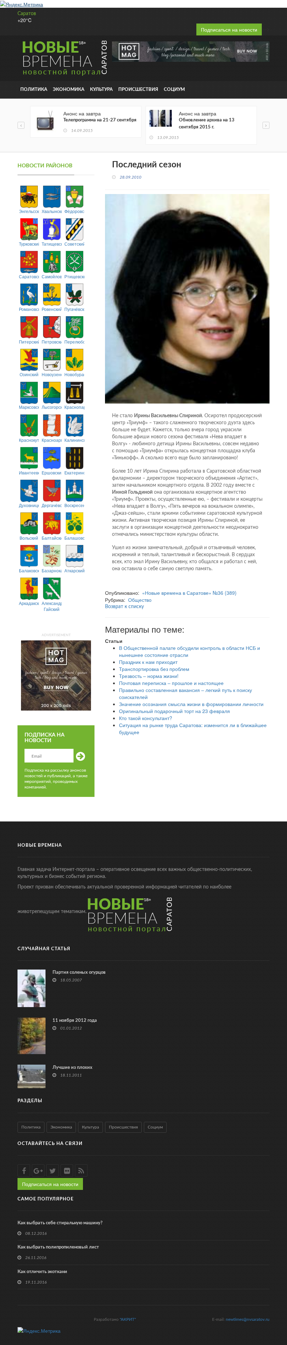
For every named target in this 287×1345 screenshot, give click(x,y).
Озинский (29, 374)
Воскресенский (74, 505)
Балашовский (74, 538)
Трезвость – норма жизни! (148, 675)
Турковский (29, 244)
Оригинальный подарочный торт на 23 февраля (174, 710)
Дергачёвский (52, 505)
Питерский (29, 342)
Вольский (29, 538)
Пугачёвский (74, 309)
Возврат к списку (124, 606)
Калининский (74, 440)
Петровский (52, 342)
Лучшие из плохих (72, 1067)
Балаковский (29, 570)
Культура (101, 89)
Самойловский (52, 276)
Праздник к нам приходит (148, 661)
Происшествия (138, 89)
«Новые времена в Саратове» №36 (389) (189, 592)
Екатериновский (74, 472)
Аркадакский (29, 603)
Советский (74, 244)
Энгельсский (29, 211)
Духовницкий (29, 505)
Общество (140, 599)
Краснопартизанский (74, 407)
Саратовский (29, 276)
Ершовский (52, 472)
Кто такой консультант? (145, 717)
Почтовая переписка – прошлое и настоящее (171, 682)
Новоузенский (52, 374)
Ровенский (52, 309)
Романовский (29, 309)
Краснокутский (29, 440)
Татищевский (52, 244)
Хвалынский (52, 211)
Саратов (27, 13)
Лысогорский (52, 407)
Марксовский (29, 407)
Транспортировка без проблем (154, 668)
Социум (174, 89)
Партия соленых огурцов (79, 972)
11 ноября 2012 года (74, 1020)
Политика (33, 89)
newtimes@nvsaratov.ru (248, 1319)
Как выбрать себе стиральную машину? (60, 1223)
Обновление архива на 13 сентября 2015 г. (206, 123)
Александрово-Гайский (52, 606)
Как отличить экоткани (42, 1272)
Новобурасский (74, 374)
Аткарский (74, 570)
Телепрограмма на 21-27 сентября (99, 120)
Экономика (68, 89)
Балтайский (52, 538)
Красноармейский (52, 440)
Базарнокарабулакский (52, 570)
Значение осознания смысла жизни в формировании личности (191, 703)
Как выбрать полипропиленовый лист (58, 1247)
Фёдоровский (74, 211)
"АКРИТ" (128, 1319)
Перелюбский (74, 342)
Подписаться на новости (229, 29)
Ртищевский (74, 276)
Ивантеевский (29, 472)
